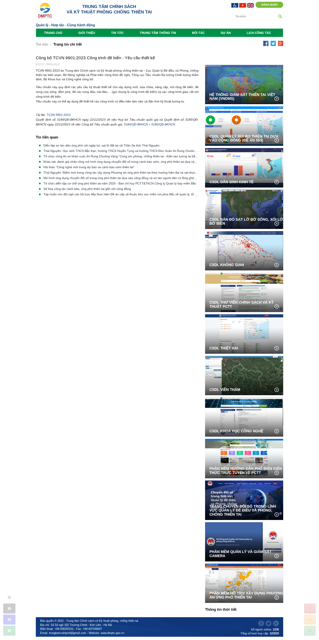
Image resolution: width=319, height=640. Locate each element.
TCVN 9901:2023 (59, 115)
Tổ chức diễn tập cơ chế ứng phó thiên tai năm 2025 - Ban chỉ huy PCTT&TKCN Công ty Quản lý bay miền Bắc (119, 183)
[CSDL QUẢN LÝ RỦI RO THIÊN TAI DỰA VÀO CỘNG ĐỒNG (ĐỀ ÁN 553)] (244, 126)
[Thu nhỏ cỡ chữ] (310, 620)
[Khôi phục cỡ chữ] (310, 631)
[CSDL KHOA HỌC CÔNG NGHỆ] (244, 416)
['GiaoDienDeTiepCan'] (235, 5)
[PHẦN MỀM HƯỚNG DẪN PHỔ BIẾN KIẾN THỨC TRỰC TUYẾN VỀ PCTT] (244, 458)
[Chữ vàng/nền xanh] (9, 620)
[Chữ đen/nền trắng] (9, 597)
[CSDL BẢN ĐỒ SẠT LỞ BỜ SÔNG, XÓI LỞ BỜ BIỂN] (244, 209)
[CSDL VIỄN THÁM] (244, 375)
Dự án (226, 33)
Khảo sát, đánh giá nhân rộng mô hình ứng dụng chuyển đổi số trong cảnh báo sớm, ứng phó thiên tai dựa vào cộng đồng (127, 161)
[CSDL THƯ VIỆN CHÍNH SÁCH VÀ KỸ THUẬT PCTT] (244, 292)
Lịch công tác (259, 33)
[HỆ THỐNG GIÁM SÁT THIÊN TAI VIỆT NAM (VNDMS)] (244, 84)
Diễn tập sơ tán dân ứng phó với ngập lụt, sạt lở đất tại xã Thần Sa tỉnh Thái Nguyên (101, 145)
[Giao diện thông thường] (9, 631)
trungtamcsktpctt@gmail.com (67, 633)
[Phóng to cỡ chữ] (310, 609)
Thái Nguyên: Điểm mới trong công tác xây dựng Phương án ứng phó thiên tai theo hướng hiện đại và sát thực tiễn (122, 172)
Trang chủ (53, 33)
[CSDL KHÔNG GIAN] (244, 250)
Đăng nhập (269, 4)
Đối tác (198, 33)
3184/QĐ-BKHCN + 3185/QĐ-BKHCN (149, 124)
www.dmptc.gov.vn (112, 633)
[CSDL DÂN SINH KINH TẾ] (244, 167)
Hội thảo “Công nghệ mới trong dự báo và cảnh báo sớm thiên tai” (88, 167)
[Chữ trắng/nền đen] (9, 609)
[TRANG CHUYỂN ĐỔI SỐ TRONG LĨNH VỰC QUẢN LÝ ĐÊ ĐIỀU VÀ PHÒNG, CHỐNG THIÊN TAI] (244, 500)
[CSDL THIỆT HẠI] (244, 334)
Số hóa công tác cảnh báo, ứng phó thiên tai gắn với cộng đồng (87, 189)
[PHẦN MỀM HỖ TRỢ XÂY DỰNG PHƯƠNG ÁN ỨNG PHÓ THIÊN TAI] (244, 583)
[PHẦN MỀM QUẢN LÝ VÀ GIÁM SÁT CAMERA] (244, 541)
